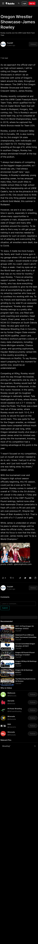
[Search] (18, 3)
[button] (20, 578)
